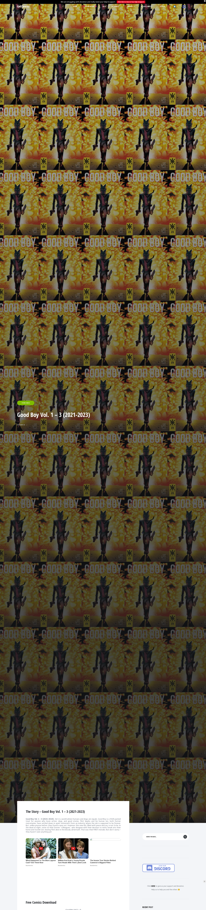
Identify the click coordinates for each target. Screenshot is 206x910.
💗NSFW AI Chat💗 (90, 6)
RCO (104, 6)
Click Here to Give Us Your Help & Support (131, 2)
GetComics (23, 6)
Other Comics (146, 6)
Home (75, 6)
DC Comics (115, 6)
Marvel (130, 6)
